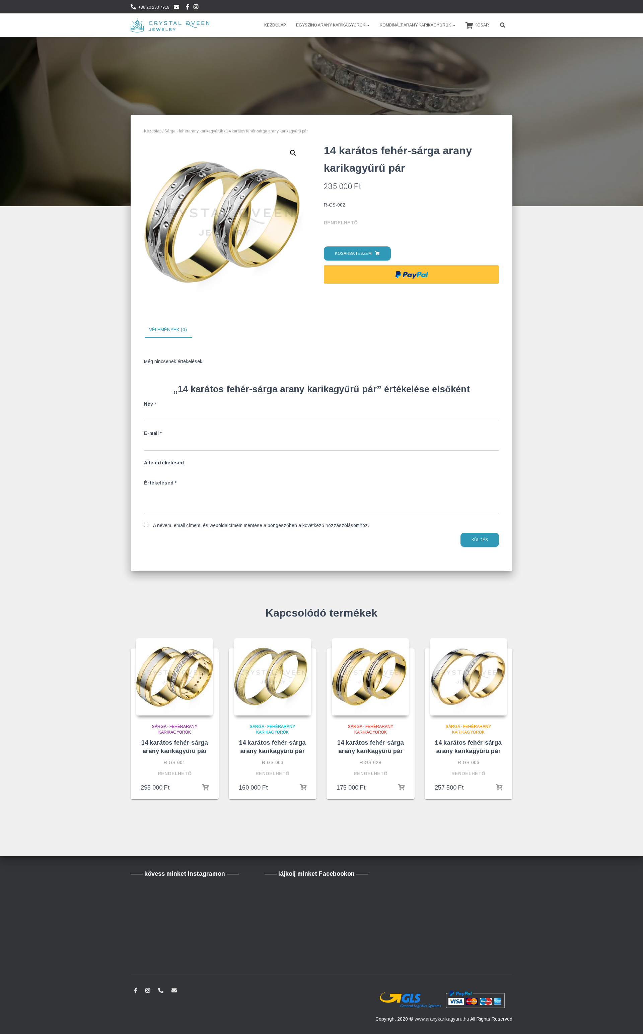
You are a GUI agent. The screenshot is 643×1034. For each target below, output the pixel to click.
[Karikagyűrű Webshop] (170, 25)
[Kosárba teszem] (205, 787)
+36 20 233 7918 (153, 7)
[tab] (173, 330)
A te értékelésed (164, 462)
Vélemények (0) (168, 329)
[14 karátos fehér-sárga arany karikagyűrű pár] (174, 676)
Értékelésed (160, 482)
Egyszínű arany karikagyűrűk (331, 25)
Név (150, 404)
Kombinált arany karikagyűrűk (416, 25)
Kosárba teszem (353, 253)
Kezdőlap (275, 25)
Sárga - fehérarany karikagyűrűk (193, 131)
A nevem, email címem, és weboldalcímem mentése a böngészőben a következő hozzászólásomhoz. (261, 525)
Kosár (482, 25)
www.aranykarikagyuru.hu (442, 1019)
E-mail (153, 433)
